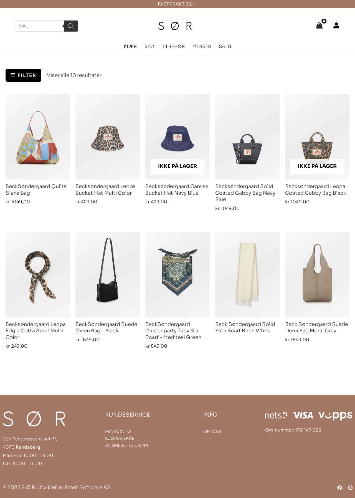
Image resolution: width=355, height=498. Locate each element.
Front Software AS (88, 487)
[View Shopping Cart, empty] (319, 26)
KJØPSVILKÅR (120, 438)
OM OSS (212, 431)
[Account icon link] (336, 25)
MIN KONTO (118, 431)
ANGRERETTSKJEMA (126, 445)
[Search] (71, 26)
